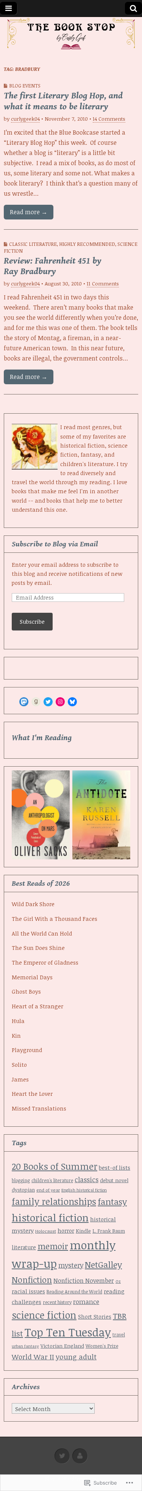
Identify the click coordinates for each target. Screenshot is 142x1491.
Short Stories (94, 1316)
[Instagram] (60, 701)
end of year (48, 1190)
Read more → (28, 212)
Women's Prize (102, 1346)
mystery (70, 1265)
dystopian (23, 1189)
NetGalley (103, 1264)
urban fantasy (25, 1346)
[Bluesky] (72, 701)
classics (86, 1179)
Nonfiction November (83, 1280)
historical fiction (50, 1217)
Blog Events (25, 85)
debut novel (114, 1180)
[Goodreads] (36, 701)
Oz (118, 1281)
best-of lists (114, 1167)
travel (118, 1334)
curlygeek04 (25, 118)
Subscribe (32, 621)
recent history (57, 1302)
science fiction (44, 1314)
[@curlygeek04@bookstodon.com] (23, 701)
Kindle (83, 1230)
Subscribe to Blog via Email (55, 544)
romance (86, 1301)
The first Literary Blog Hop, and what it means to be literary (63, 101)
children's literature (52, 1180)
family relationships (54, 1201)
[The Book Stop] (71, 34)
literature (24, 1247)
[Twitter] (48, 701)
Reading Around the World (74, 1292)
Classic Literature (33, 244)
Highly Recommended (87, 244)
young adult (76, 1356)
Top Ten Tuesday (68, 1332)
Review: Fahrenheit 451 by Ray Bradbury (52, 266)
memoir (52, 1246)
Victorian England (62, 1345)
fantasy (112, 1201)
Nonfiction (32, 1279)
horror (66, 1230)
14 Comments (109, 118)
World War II (33, 1356)
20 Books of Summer (54, 1166)
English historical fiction (84, 1190)
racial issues (28, 1291)
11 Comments (103, 283)
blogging (21, 1180)
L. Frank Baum (108, 1230)
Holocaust (45, 1231)
